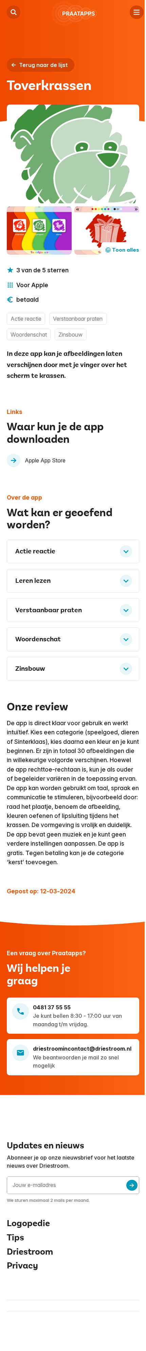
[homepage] (75, 13)
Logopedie (28, 1239)
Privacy (22, 1282)
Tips (15, 1253)
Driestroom (30, 1268)
